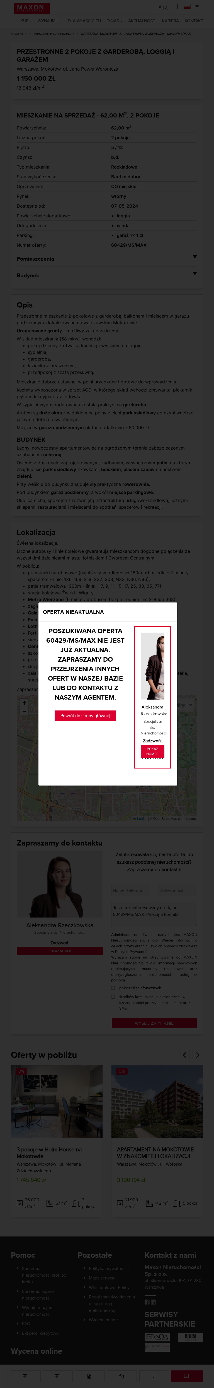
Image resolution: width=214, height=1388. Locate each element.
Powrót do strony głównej (85, 715)
